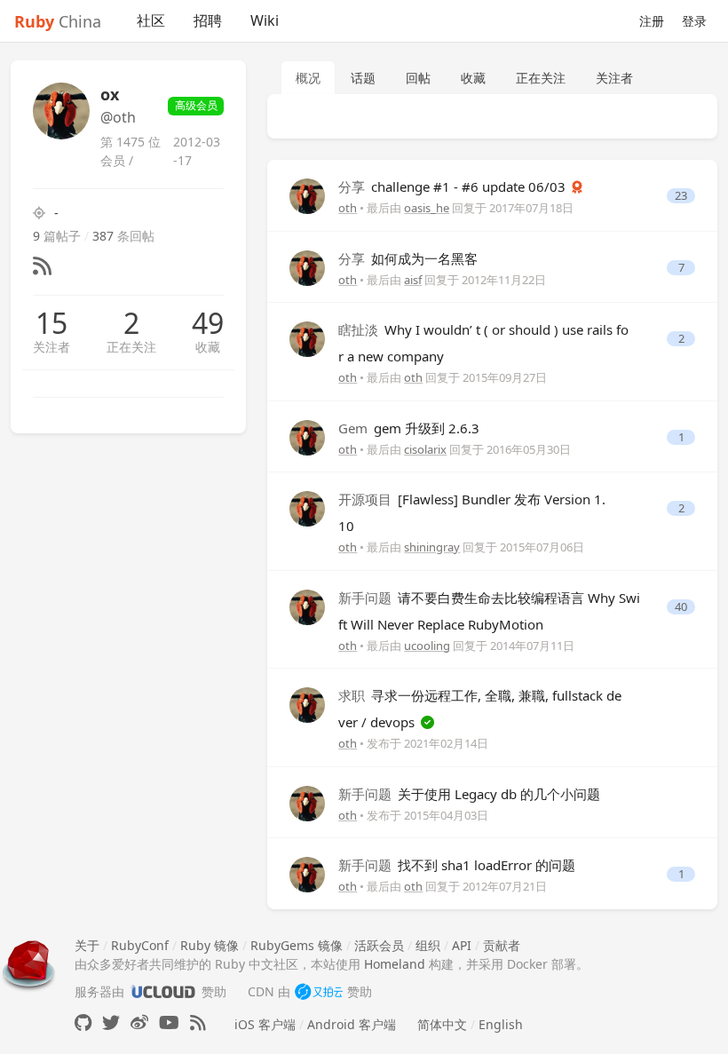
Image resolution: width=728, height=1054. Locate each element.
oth (347, 208)
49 (208, 323)
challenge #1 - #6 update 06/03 (453, 186)
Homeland (394, 963)
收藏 (207, 346)
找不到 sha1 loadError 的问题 (456, 865)
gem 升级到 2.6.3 (408, 428)
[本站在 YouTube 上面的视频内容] (169, 1022)
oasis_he (426, 208)
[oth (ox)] (307, 194)
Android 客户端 (351, 1024)
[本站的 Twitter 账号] (111, 1022)
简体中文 (442, 1024)
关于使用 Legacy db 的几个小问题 (469, 794)
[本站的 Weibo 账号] (139, 1022)
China (57, 21)
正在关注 (131, 346)
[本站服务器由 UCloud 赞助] (163, 991)
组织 (427, 945)
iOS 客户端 (265, 1024)
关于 (87, 945)
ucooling (427, 646)
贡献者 (501, 945)
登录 (694, 20)
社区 (151, 20)
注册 (651, 20)
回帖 (418, 77)
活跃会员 (379, 945)
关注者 (51, 346)
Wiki (264, 20)
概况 (308, 77)
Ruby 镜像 (209, 945)
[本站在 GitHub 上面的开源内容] (83, 1022)
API (461, 945)
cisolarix (425, 449)
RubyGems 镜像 (296, 945)
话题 (363, 77)
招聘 (208, 20)
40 (681, 606)
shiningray (432, 547)
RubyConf (140, 945)
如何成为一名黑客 (408, 258)
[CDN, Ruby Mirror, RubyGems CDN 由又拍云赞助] (319, 991)
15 (51, 323)
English (501, 1024)
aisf (413, 280)
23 (681, 195)
